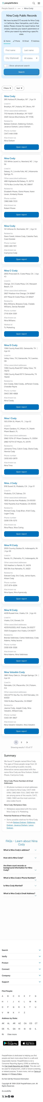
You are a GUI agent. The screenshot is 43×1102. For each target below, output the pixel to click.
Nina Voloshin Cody (14, 672)
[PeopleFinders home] (10, 3)
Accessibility (6, 1091)
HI (19, 1029)
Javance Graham (21, 825)
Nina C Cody (11, 270)
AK (3, 1023)
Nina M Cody (11, 545)
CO (30, 1023)
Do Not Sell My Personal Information (15, 1079)
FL (8, 1029)
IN (3, 1034)
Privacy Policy (16, 1074)
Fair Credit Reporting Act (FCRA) (17, 1066)
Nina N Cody (11, 610)
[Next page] (27, 742)
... (19, 8)
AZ (19, 1023)
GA (14, 1029)
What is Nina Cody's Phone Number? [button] (19, 878)
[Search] (34, 3)
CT (36, 1023)
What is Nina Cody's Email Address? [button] (19, 893)
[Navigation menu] (39, 3)
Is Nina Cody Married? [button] (13, 885)
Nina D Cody (11, 345)
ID (30, 1029)
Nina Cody (9, 96)
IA (25, 1029)
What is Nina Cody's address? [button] (16, 850)
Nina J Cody (10, 483)
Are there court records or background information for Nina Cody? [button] (17, 867)
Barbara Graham (19, 822)
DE (3, 1029)
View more (12, 1034)
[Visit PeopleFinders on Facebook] (9, 1096)
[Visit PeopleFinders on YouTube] (12, 1096)
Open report (21, 147)
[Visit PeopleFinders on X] (3, 1096)
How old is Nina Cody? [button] (13, 858)
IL (35, 1029)
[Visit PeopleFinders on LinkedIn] (6, 1096)
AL (8, 1023)
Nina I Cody (10, 418)
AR (14, 1023)
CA (25, 1023)
